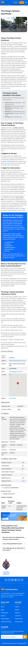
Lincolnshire (12, 398)
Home (2, 607)
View (23, 481)
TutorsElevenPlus (21, 643)
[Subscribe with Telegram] (25, 637)
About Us (17, 613)
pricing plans (4, 613)
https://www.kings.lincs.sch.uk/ (17, 361)
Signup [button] (15, 2)
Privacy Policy (19, 621)
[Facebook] (6, 580)
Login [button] (21, 2)
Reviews (17, 610)
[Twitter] (19, 579)
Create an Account (6, 621)
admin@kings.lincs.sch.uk (16, 371)
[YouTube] (15, 580)
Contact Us (18, 616)
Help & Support (5, 619)
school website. (7, 161)
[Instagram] (9, 580)
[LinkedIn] (12, 580)
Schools (3, 616)
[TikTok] (22, 580)
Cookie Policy (19, 619)
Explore (17, 607)
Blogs (2, 610)
